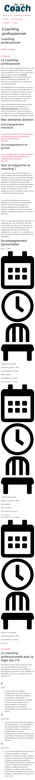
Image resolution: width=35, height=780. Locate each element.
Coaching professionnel (22, 15)
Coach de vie (7, 15)
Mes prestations (17, 19)
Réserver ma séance (8, 49)
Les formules (5, 56)
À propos (5, 19)
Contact (15, 23)
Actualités (5, 23)
